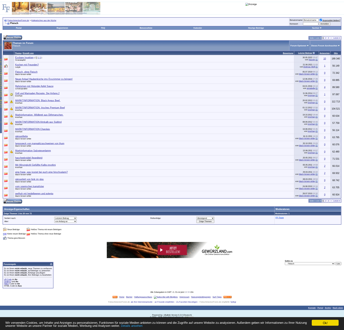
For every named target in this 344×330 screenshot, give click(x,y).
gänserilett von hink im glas (29, 179)
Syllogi (233, 302)
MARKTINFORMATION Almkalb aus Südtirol (38, 122)
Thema (18, 53)
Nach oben (338, 308)
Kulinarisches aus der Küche (43, 20)
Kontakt (312, 308)
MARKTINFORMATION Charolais (32, 129)
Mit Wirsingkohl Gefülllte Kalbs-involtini (35, 165)
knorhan (18, 96)
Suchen (315, 28)
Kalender (198, 28)
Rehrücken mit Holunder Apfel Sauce (34, 86)
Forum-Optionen (298, 46)
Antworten (325, 53)
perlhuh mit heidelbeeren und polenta (34, 193)
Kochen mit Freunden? (27, 64)
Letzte (336, 38)
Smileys (7, 281)
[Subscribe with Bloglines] (166, 297)
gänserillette (21, 136)
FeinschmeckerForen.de (18, 20)
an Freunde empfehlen (164, 302)
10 (324, 58)
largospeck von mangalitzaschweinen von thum (39, 143)
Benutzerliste (146, 28)
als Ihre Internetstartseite (141, 302)
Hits (336, 53)
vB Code (8, 279)
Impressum (184, 297)
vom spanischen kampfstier (29, 186)
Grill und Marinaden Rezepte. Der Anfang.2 (37, 93)
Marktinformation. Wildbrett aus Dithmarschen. (39, 114)
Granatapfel (20, 60)
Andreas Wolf (309, 67)
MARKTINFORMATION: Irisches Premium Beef (40, 107)
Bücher (129, 297)
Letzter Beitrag (305, 53)
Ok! (325, 323)
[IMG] (6, 284)
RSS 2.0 (227, 297)
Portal (19, 28)
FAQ (103, 28)
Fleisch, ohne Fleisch (26, 72)
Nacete (312, 60)
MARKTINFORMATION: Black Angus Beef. (37, 100)
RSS (115, 297)
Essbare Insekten (24, 57)
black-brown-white (23, 74)
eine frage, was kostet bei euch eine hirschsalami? (41, 172)
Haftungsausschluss (143, 297)
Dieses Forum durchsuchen (324, 46)
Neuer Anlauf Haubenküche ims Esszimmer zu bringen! (44, 79)
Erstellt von (28, 53)
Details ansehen (131, 325)
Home (121, 297)
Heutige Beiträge (256, 28)
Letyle (17, 67)
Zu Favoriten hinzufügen (186, 302)
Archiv (328, 308)
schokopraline (21, 89)
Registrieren (62, 28)
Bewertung (288, 53)
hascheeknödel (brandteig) (28, 157)
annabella (311, 88)
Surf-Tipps (217, 297)
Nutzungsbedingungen (201, 297)
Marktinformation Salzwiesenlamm (33, 150)
